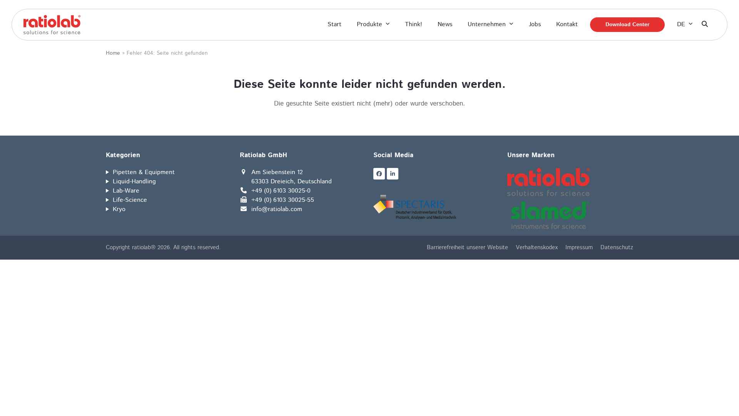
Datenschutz (616, 247)
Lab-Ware (126, 190)
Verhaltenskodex (537, 247)
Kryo (119, 209)
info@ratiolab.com (276, 209)
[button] (705, 24)
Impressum (579, 247)
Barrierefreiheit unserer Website (467, 247)
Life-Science (130, 200)
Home (113, 53)
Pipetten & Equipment (144, 172)
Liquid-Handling (134, 181)
